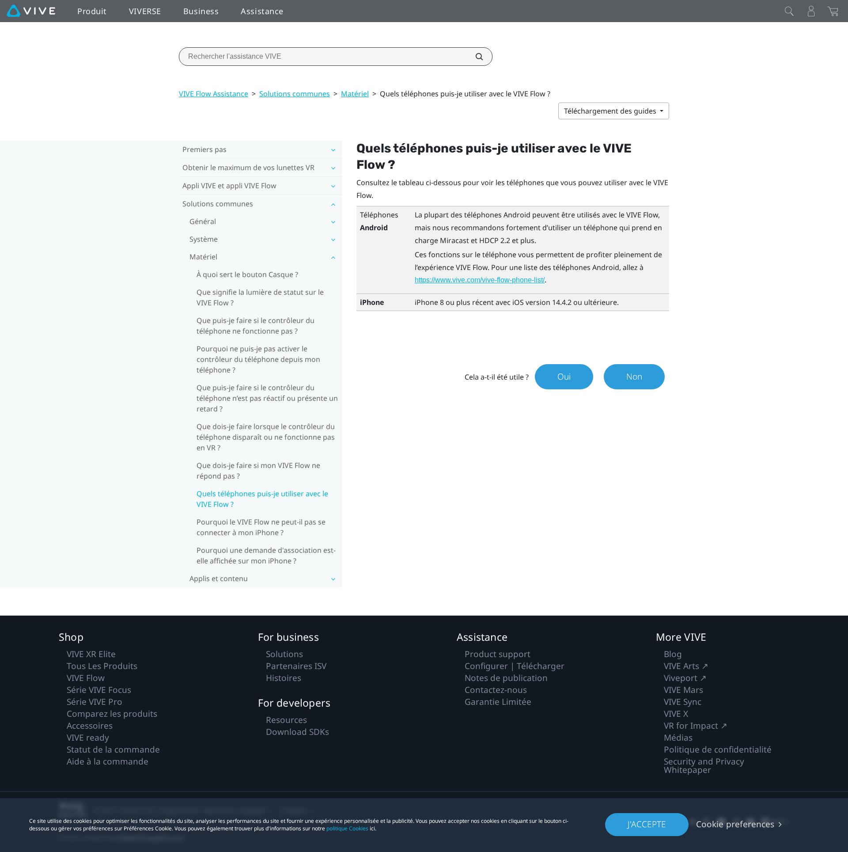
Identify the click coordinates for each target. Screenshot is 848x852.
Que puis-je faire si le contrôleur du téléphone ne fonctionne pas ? (255, 326)
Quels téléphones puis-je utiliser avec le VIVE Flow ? (262, 499)
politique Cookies (347, 828)
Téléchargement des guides (611, 111)
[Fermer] (789, 11)
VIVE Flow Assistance (213, 94)
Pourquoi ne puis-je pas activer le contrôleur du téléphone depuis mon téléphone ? (258, 359)
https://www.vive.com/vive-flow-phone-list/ (480, 280)
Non (634, 376)
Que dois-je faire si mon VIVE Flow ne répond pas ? (258, 470)
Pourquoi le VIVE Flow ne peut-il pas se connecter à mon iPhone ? (261, 527)
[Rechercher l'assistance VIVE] (474, 56)
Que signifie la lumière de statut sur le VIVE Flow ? (260, 297)
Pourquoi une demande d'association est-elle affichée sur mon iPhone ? (266, 555)
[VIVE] (31, 11)
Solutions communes (294, 94)
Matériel (355, 94)
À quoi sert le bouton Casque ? (247, 274)
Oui (564, 376)
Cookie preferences (735, 824)
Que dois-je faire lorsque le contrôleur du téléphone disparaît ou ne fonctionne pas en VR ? (266, 437)
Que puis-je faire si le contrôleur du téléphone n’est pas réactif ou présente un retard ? (267, 398)
